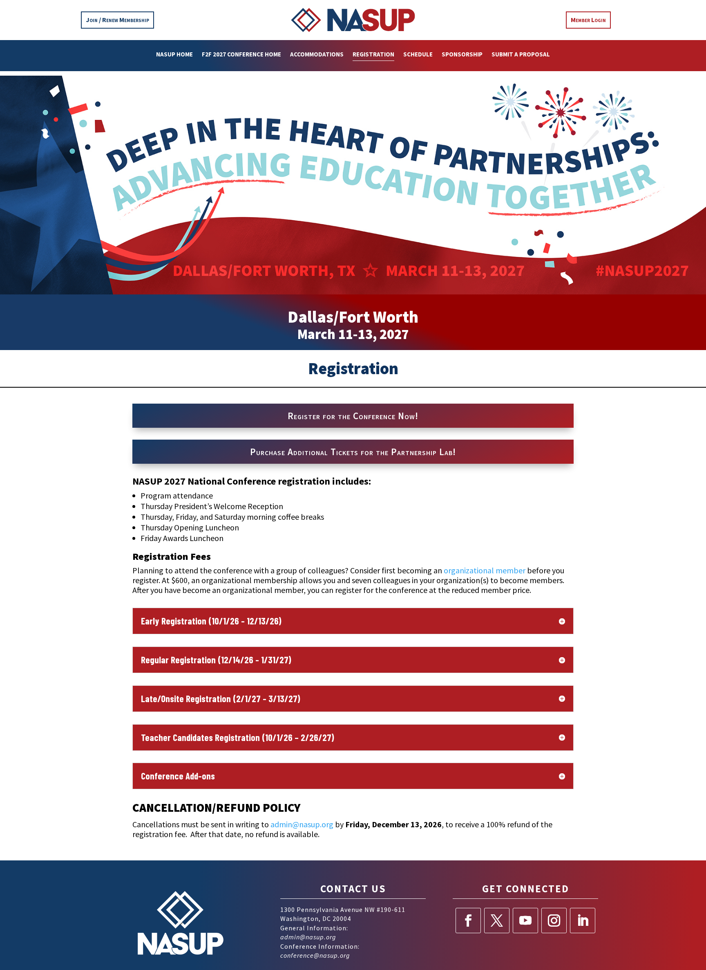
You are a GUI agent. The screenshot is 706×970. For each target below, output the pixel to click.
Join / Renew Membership (117, 20)
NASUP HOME (174, 55)
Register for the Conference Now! (353, 416)
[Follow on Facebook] (468, 920)
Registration (373, 55)
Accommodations (317, 55)
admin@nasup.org (308, 937)
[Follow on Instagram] (554, 920)
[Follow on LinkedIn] (582, 920)
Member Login (588, 20)
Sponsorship (462, 55)
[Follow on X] (496, 920)
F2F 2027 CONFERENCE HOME (241, 55)
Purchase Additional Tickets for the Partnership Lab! (353, 452)
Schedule (418, 55)
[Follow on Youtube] (525, 920)
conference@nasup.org (315, 955)
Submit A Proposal (521, 55)
